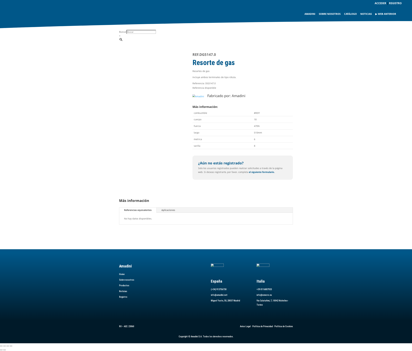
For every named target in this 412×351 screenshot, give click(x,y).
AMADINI (309, 13)
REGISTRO (395, 3)
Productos (124, 285)
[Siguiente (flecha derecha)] (4, 349)
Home (122, 274)
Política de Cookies (283, 326)
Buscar (122, 31)
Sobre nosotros (330, 13)
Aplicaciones (168, 210)
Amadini (238, 95)
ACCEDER (380, 3)
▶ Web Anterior (385, 13)
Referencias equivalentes (138, 210)
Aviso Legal (245, 326)
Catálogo (350, 13)
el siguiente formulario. (262, 172)
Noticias (366, 13)
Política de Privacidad (262, 326)
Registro (123, 297)
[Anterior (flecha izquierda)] (1, 349)
